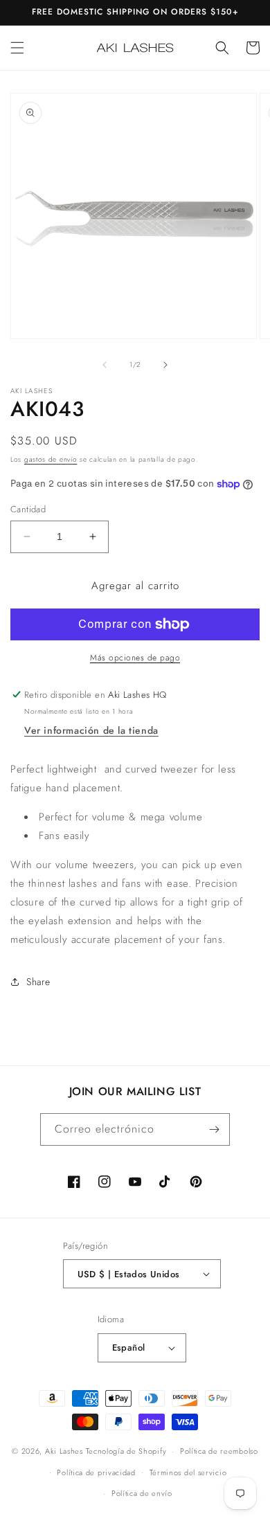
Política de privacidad (96, 1472)
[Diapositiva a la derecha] (165, 365)
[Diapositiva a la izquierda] (104, 365)
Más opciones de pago (135, 657)
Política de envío (141, 1493)
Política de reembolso (219, 1451)
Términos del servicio (188, 1472)
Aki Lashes (64, 1451)
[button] (17, 48)
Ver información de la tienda (91, 730)
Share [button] (38, 982)
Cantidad (28, 509)
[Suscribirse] (214, 1129)
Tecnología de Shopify (126, 1451)
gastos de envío (51, 459)
